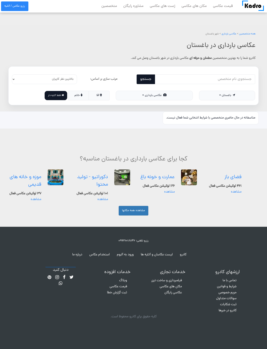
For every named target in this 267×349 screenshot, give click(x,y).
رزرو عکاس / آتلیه (14, 6)
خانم (77, 95)
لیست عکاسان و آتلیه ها (157, 254)
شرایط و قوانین (227, 286)
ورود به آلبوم (125, 254)
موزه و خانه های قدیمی (25, 181)
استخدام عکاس (99, 254)
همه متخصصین (247, 34)
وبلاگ (123, 280)
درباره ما (77, 254)
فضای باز (233, 177)
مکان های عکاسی (194, 6)
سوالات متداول (226, 298)
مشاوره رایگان (133, 6)
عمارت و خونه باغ (157, 177)
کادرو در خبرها (228, 310)
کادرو (183, 254)
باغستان (227, 95)
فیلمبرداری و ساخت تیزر (166, 280)
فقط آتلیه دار (55, 95)
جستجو (145, 79)
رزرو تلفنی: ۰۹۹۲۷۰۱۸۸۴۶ (133, 241)
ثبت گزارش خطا (117, 292)
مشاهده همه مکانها (133, 210)
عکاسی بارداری (229, 34)
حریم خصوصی (227, 292)
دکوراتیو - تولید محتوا (92, 181)
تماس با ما (230, 280)
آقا (98, 95)
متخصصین (109, 6)
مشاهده (236, 191)
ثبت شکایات (228, 304)
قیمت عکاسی (223, 6)
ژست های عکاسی (162, 6)
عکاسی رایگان (173, 292)
